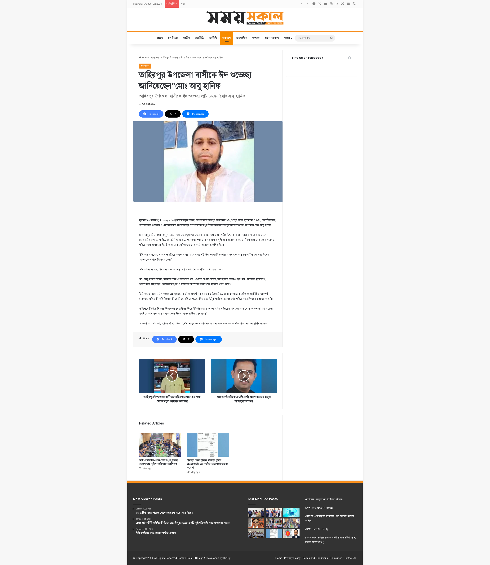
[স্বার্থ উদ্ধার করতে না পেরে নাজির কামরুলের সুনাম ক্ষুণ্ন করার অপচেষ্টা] (291, 533)
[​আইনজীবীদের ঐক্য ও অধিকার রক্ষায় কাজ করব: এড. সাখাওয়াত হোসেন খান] (256, 533)
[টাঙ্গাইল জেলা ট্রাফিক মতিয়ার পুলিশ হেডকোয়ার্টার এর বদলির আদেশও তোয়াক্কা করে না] (208, 445)
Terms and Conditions (315, 558)
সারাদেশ (226, 38)
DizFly (226, 558)
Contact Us (350, 558)
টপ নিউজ (173, 38)
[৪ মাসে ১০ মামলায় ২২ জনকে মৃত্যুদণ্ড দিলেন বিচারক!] (256, 523)
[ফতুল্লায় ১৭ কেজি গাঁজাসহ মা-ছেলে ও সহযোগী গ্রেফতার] (256, 512)
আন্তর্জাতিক (241, 38)
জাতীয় (186, 38)
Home (145, 57)
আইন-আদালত (272, 38)
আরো (287, 38)
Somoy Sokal (185, 558)
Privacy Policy (292, 558)
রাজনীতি (199, 38)
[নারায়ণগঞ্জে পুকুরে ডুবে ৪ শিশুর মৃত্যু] (291, 512)
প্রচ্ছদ (160, 38)
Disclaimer (336, 558)
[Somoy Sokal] (245, 18)
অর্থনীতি (213, 38)
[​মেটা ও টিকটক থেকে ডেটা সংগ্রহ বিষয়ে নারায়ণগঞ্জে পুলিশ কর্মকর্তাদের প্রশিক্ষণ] (160, 445)
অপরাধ (255, 38)
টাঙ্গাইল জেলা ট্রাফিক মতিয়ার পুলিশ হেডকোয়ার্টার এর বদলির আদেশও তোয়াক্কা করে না (207, 464)
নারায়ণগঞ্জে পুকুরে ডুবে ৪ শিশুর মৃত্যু (198, 3)
